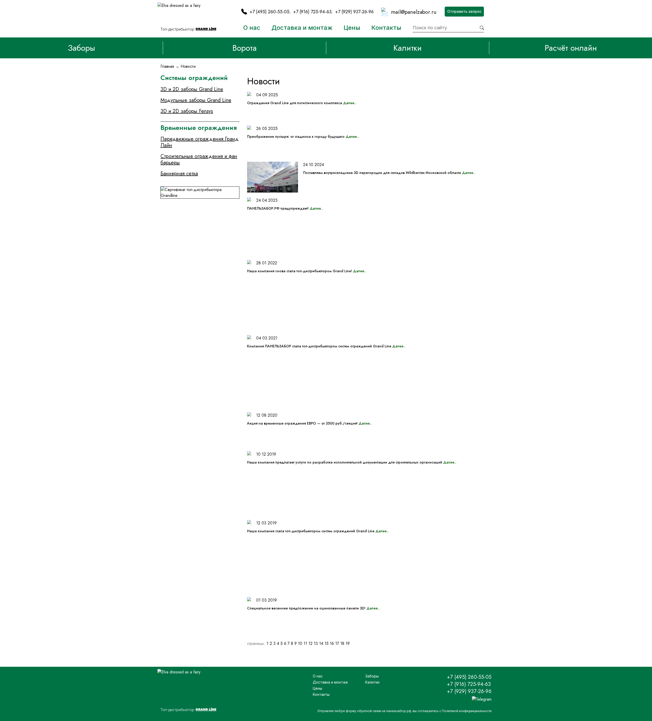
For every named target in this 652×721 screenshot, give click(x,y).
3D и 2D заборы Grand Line (191, 89)
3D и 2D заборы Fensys (186, 111)
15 (326, 643)
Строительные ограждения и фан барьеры (198, 159)
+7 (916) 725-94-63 (312, 11)
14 (321, 643)
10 (300, 643)
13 (316, 643)
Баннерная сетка (179, 173)
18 (342, 643)
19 (348, 643)
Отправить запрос (464, 11)
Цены (352, 27)
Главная (167, 66)
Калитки (407, 48)
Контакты (386, 27)
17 (337, 643)
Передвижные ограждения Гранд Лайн (199, 142)
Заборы (81, 48)
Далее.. (349, 102)
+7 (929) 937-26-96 (354, 11)
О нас (251, 27)
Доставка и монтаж (301, 27)
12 (310, 643)
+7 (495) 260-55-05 (269, 11)
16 (332, 643)
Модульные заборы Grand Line (195, 100)
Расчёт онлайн (571, 48)
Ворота (244, 48)
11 (305, 643)
